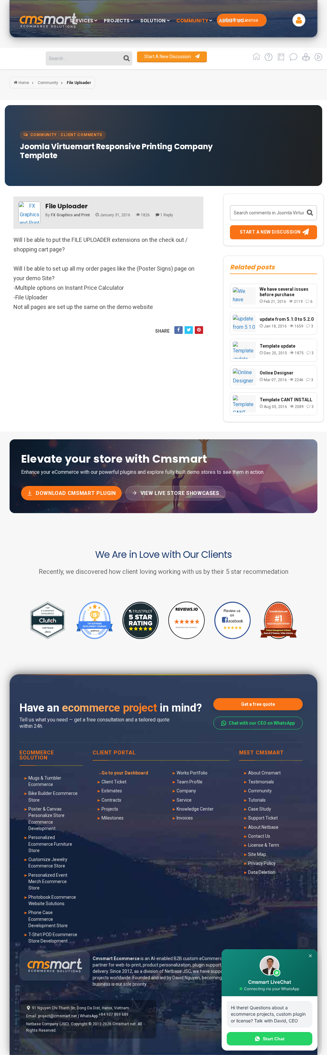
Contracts (111, 800)
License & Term (263, 845)
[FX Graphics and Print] (29, 212)
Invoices (185, 817)
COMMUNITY (192, 21)
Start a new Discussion (168, 56)
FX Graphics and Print (70, 215)
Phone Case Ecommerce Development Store (48, 919)
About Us (232, 21)
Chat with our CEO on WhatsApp (262, 723)
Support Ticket (263, 817)
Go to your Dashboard (125, 772)
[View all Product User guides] (280, 59)
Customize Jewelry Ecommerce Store (47, 862)
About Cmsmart (264, 772)
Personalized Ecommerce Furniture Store (50, 844)
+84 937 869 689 (113, 1014)
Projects (110, 809)
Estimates (112, 790)
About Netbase (263, 827)
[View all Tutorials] (305, 59)
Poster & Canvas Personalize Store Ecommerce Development (46, 818)
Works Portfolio (192, 772)
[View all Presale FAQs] (267, 59)
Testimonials (261, 781)
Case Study (259, 809)
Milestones (113, 817)
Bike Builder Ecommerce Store (53, 796)
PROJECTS (117, 21)
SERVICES (82, 21)
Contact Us (259, 836)
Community (260, 790)
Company (186, 790)
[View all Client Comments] (292, 59)
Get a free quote (258, 704)
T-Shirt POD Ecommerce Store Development (52, 937)
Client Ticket (114, 781)
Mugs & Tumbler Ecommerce (44, 781)
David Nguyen (186, 977)
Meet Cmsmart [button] (261, 753)
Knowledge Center (195, 809)
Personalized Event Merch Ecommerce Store (47, 882)
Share (162, 331)
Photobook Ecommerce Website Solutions (52, 900)
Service (184, 800)
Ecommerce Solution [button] (36, 755)
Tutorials (257, 800)
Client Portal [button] (114, 753)
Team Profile (189, 781)
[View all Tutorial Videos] (316, 59)
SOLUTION (153, 21)
